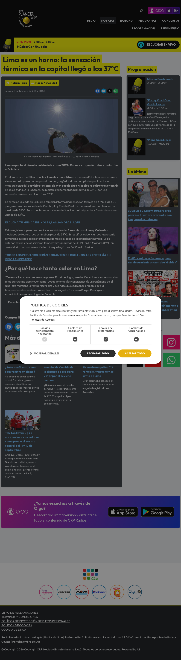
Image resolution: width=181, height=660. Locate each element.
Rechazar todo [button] (98, 353)
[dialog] (90, 330)
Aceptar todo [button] (135, 353)
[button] (44, 353)
